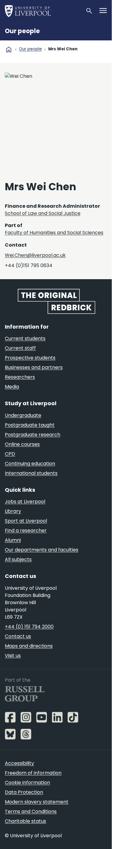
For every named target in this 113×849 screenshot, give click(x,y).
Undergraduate (23, 415)
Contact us (18, 636)
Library (13, 511)
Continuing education (30, 463)
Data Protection (24, 792)
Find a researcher (26, 530)
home (9, 49)
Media (12, 386)
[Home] (42, 11)
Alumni (13, 540)
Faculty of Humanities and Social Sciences (54, 232)
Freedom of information (33, 772)
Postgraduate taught (30, 424)
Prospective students (30, 357)
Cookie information (27, 782)
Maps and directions (29, 645)
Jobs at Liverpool (25, 501)
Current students (25, 338)
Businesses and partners (34, 367)
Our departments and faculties (41, 549)
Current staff (20, 348)
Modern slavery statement (36, 801)
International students (31, 473)
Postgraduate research (32, 434)
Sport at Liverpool (26, 520)
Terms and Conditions (31, 811)
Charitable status (25, 821)
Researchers (20, 377)
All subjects (18, 559)
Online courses (22, 444)
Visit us (13, 655)
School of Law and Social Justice (42, 213)
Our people (22, 31)
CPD (10, 453)
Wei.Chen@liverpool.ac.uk (35, 255)
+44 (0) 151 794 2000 (29, 626)
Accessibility (19, 763)
